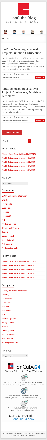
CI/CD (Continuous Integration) (14, 196)
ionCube (8, 74)
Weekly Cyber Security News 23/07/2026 (18, 166)
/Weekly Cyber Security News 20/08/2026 (19, 154)
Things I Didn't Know (10, 228)
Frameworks (16, 121)
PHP (3, 220)
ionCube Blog (23, 18)
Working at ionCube (10, 248)
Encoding (8, 78)
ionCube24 (6, 216)
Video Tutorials (8, 240)
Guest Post (6, 208)
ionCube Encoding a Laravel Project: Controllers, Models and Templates (23, 92)
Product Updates (9, 224)
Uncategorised (8, 236)
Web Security (7, 244)
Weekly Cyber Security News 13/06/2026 (18, 158)
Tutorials (15, 78)
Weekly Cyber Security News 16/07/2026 (18, 170)
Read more (40, 78)
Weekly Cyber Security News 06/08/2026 (18, 162)
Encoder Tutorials (11, 132)
